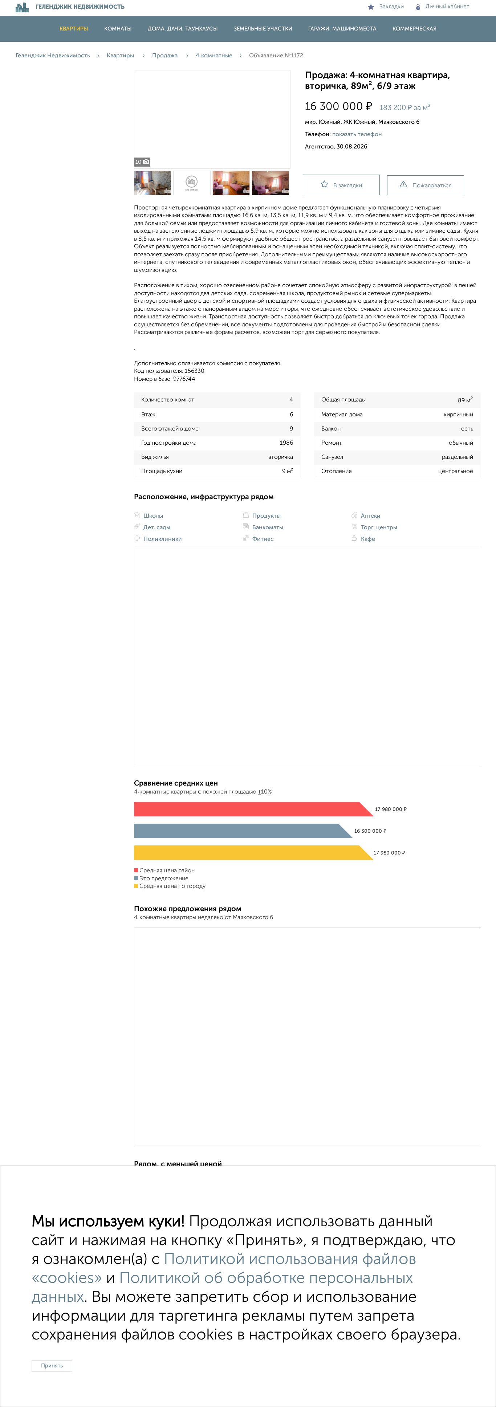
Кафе (367, 539)
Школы (152, 516)
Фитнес (262, 539)
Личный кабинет (447, 7)
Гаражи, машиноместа (342, 29)
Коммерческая (414, 29)
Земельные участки (263, 29)
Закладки (391, 7)
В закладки (347, 186)
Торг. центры (378, 528)
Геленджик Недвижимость (53, 56)
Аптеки (370, 516)
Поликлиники (162, 539)
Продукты (266, 516)
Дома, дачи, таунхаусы (183, 29)
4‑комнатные (214, 56)
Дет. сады (156, 528)
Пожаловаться (432, 186)
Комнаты (118, 29)
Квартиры (74, 29)
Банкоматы (267, 528)
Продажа (165, 56)
